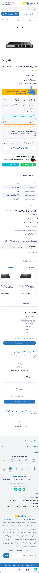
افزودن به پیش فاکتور (18, 148)
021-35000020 (18, 480)
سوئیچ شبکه (18, 20)
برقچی (36, 20)
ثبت (6, 555)
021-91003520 (6, 480)
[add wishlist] (22, 26)
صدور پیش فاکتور (9, 14)
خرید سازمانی (28, 14)
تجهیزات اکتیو (28, 20)
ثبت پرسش (18, 402)
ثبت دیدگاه (18, 343)
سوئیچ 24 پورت (8, 20)
